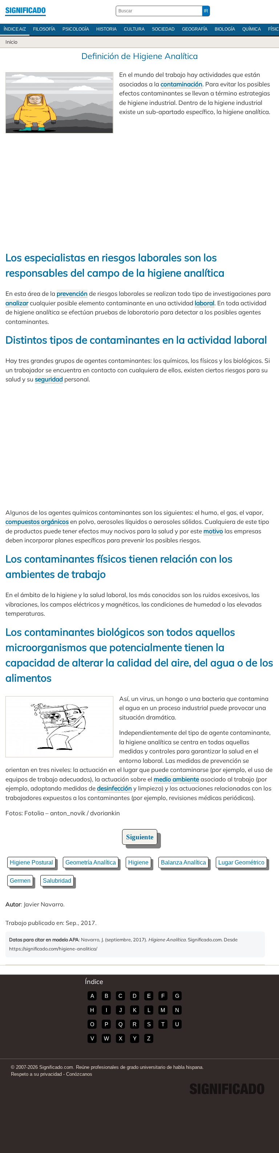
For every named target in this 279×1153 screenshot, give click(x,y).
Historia (106, 29)
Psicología (75, 29)
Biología (225, 29)
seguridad (49, 379)
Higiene (138, 862)
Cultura (134, 29)
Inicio (11, 42)
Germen (20, 881)
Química (251, 29)
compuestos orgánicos (37, 521)
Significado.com (25, 11)
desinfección (114, 788)
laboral (204, 303)
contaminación (181, 84)
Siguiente (139, 837)
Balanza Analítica (183, 862)
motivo (213, 531)
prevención (72, 293)
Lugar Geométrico (241, 862)
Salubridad (57, 881)
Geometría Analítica (90, 862)
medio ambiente (176, 779)
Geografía (194, 29)
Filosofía (44, 29)
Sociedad (163, 29)
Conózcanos (79, 1074)
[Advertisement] (139, 188)
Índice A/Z (15, 29)
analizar (16, 303)
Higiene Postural (31, 862)
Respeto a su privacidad (36, 1074)
